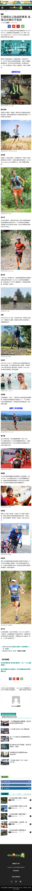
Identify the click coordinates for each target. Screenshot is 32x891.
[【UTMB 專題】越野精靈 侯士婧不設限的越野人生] (4, 832)
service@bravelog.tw (19, 867)
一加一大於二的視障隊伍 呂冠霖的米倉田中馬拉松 (23, 689)
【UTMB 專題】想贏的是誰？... (18, 814)
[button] (29, 8)
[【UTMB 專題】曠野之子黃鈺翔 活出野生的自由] (4, 800)
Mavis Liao (14, 808)
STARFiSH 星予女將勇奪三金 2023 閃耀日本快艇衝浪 (8, 689)
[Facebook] (11, 881)
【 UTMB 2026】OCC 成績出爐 (19, 729)
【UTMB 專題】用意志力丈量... (18, 806)
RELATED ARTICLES (8, 714)
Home (2, 11)
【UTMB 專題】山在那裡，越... (18, 822)
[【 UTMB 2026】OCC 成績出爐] (5, 731)
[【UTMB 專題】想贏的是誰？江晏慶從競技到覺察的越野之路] (4, 816)
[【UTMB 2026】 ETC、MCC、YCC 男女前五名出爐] (5, 762)
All (14, 794)
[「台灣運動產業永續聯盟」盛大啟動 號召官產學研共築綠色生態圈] (5, 723)
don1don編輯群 (5, 22)
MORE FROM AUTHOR (9, 717)
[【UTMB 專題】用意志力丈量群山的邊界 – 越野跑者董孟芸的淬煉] (4, 808)
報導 (2, 14)
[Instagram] (16, 881)
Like (29, 781)
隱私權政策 (16, 870)
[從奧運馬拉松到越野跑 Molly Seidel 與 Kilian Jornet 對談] (5, 754)
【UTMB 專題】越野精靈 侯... (18, 830)
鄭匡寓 (13, 800)
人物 (2, 748)
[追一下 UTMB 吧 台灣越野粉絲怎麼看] (5, 739)
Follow (28, 785)
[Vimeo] (20, 881)
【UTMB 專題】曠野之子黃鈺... (18, 798)
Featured (19, 794)
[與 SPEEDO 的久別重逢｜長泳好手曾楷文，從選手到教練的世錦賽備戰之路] (5, 746)
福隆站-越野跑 (16, 646)
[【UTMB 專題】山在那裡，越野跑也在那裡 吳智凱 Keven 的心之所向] (4, 824)
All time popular (27, 794)
